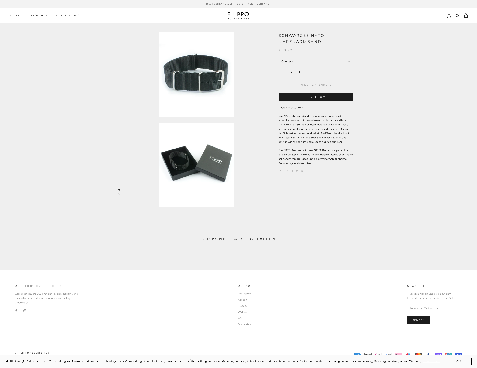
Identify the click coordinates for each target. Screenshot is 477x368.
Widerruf (243, 312)
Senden (419, 320)
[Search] (457, 16)
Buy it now (316, 97)
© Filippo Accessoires (32, 353)
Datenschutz (245, 324)
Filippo (16, 15)
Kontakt (242, 300)
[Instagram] (24, 310)
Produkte (39, 15)
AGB (240, 318)
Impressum (244, 293)
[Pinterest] (302, 171)
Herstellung (68, 15)
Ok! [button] (458, 361)
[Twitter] (297, 171)
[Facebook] (292, 171)
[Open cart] (466, 15)
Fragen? (242, 306)
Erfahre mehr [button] (431, 361)
